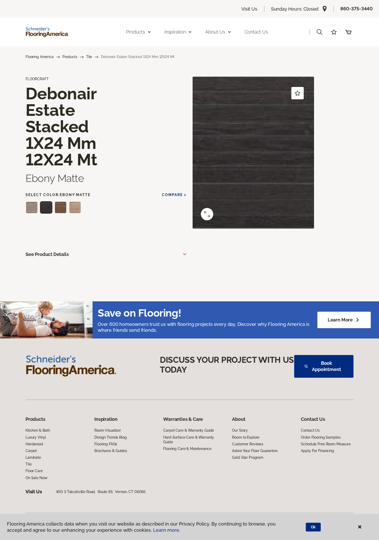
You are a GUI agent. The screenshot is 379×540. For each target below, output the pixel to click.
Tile (89, 57)
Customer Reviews (247, 444)
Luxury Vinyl (36, 437)
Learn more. (166, 530)
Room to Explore (245, 437)
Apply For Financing (317, 451)
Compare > (174, 195)
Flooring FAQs (105, 444)
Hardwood (34, 444)
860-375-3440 (356, 8)
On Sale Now (36, 478)
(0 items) (348, 32)
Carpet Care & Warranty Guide (188, 430)
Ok (313, 527)
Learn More (340, 320)
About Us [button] (215, 32)
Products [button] (135, 32)
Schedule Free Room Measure (325, 444)
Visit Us (249, 9)
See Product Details (47, 254)
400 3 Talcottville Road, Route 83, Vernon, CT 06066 (101, 492)
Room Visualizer (107, 430)
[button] (319, 32)
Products (69, 57)
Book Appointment (326, 366)
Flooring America (40, 57)
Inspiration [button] (175, 32)
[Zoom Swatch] (207, 214)
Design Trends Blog (110, 437)
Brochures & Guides (110, 451)
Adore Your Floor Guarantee (254, 451)
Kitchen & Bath (38, 430)
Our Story (240, 430)
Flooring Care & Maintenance (187, 449)
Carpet (31, 451)
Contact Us (256, 32)
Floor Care (34, 471)
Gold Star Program (247, 457)
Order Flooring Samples (320, 437)
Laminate (33, 457)
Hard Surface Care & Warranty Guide (188, 439)
